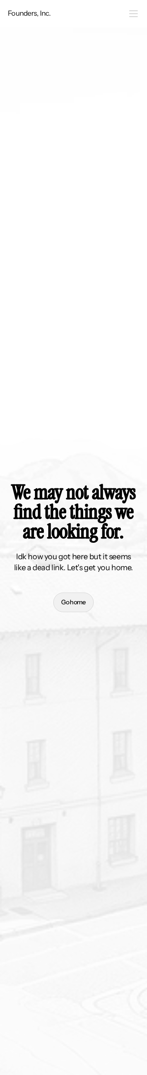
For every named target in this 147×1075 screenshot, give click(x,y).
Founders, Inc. (29, 13)
